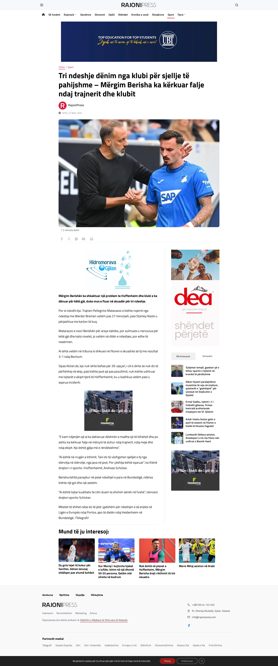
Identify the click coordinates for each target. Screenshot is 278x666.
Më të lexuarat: (183, 356)
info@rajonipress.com (204, 617)
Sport (171, 15)
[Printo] (91, 239)
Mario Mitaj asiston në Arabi (197, 566)
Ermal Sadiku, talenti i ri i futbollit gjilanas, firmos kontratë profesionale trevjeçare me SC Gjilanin (200, 407)
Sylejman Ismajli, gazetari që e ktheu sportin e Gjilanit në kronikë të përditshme (202, 370)
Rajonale (69, 15)
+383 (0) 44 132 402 (203, 605)
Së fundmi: (207, 356)
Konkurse (47, 595)
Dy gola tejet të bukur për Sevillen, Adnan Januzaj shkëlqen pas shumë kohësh (76, 569)
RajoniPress (76, 105)
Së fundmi (54, 15)
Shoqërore (158, 15)
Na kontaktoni (64, 613)
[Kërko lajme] (237, 5)
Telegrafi (47, 645)
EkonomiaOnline (164, 645)
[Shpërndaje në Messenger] (76, 239)
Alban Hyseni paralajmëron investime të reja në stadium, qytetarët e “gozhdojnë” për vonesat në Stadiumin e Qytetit (202, 388)
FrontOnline (215, 645)
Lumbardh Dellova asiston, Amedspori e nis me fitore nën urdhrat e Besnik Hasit (202, 438)
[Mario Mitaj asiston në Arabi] (197, 550)
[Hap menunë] (41, 5)
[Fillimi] (43, 15)
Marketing (81, 613)
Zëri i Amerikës (92, 645)
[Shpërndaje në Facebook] (62, 239)
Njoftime (64, 595)
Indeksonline (111, 645)
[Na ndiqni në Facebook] (188, 626)
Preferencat (187, 661)
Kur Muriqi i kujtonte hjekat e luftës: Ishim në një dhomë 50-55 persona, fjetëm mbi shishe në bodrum (116, 571)
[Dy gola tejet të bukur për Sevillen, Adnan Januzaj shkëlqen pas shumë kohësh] (77, 550)
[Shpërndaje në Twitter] (69, 239)
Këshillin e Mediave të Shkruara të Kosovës (103, 620)
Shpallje (80, 595)
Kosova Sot (183, 645)
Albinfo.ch (145, 645)
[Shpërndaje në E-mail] (83, 239)
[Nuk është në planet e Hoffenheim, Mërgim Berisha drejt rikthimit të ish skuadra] (157, 550)
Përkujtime (97, 595)
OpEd (111, 15)
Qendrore (85, 15)
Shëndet (123, 15)
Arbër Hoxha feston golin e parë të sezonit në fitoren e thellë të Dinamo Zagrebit (201, 422)
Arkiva (93, 613)
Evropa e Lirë (129, 645)
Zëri (78, 645)
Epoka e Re (199, 645)
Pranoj (167, 661)
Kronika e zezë (139, 15)
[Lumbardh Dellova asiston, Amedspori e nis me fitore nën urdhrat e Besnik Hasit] (177, 438)
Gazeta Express (64, 645)
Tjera (180, 15)
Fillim (62, 67)
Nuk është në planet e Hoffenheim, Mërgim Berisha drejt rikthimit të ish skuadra (157, 571)
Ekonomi (100, 15)
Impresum (47, 613)
